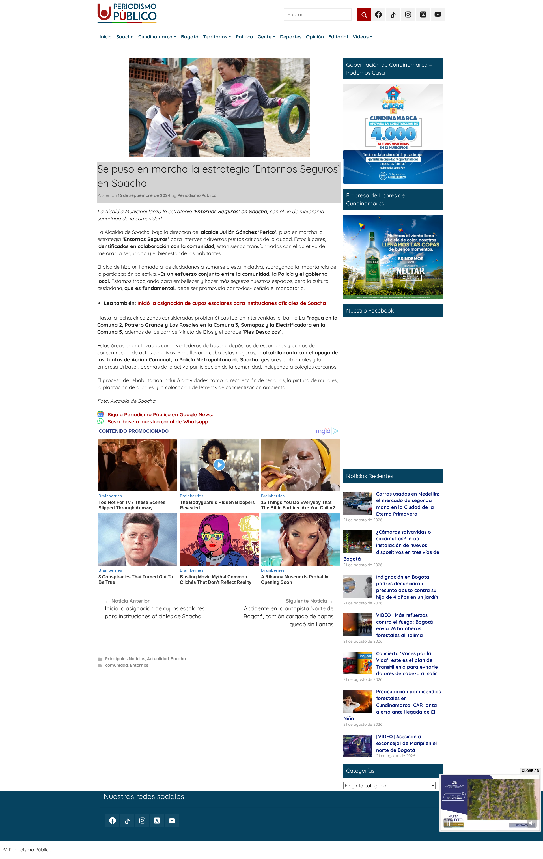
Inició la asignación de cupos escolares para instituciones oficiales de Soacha (231, 303)
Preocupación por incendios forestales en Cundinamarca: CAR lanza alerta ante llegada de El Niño (392, 704)
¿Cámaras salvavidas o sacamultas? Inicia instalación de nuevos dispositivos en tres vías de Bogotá (391, 545)
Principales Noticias (125, 658)
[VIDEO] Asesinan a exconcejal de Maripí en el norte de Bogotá (406, 743)
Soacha (178, 658)
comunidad (116, 665)
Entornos (139, 665)
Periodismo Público (197, 195)
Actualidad (158, 658)
